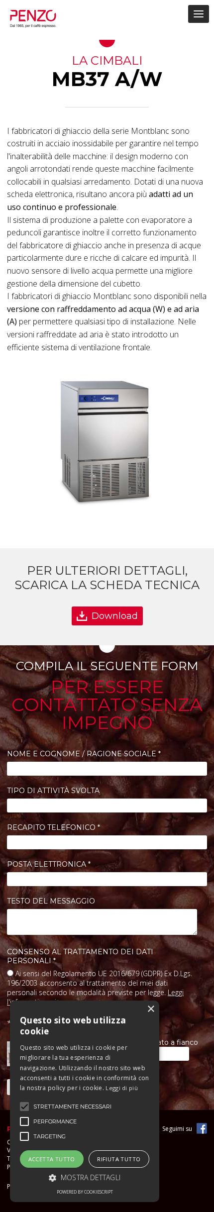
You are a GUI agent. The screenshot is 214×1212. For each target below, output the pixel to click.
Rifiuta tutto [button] (118, 1159)
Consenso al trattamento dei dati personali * (80, 956)
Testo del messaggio (51, 901)
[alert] (84, 1101)
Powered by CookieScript (85, 1192)
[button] (84, 1177)
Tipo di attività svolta (53, 790)
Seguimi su (177, 1128)
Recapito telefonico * (53, 827)
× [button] (150, 1009)
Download (115, 615)
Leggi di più (122, 1088)
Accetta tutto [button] (51, 1159)
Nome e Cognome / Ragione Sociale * (84, 753)
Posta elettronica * (49, 864)
